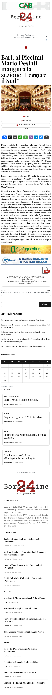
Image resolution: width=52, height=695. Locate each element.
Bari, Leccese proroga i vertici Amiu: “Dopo (24, 632)
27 (47, 377)
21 (5, 377)
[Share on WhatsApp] (20, 137)
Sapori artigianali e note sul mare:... (24, 417)
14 (5, 373)
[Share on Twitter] (10, 137)
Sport (17, 396)
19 (40, 373)
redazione (8, 404)
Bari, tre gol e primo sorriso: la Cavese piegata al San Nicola (22, 320)
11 (33, 369)
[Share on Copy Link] (46, 137)
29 (12, 380)
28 (5, 380)
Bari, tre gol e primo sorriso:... (21, 399)
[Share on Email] (15, 137)
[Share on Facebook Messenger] (41, 137)
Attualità (8, 452)
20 (47, 373)
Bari (5, 396)
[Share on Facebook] (4, 137)
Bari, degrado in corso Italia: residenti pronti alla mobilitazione (23, 346)
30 (19, 380)
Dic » (9, 389)
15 (12, 373)
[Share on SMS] (25, 137)
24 (26, 377)
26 (40, 377)
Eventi (6, 414)
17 (26, 373)
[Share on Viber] (31, 137)
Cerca (44, 304)
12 (40, 369)
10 (26, 369)
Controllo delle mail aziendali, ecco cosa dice (25, 682)
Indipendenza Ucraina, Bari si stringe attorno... (25, 436)
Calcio (11, 396)
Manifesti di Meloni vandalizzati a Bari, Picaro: (25, 598)
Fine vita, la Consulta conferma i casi (21, 662)
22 (12, 377)
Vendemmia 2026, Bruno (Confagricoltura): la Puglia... (20, 456)
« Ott (3, 389)
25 (33, 377)
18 (33, 373)
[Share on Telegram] (36, 137)
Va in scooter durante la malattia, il (20, 672)
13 (47, 369)
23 (19, 377)
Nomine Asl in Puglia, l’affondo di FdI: (21, 608)
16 (19, 373)
